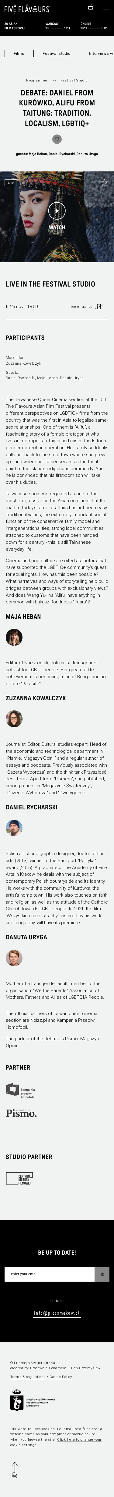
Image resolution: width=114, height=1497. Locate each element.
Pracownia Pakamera (48, 1368)
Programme (36, 80)
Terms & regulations (28, 1377)
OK (102, 1274)
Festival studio (57, 53)
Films (19, 53)
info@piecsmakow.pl (57, 1313)
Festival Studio (74, 80)
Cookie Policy (61, 1377)
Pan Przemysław (85, 1368)
